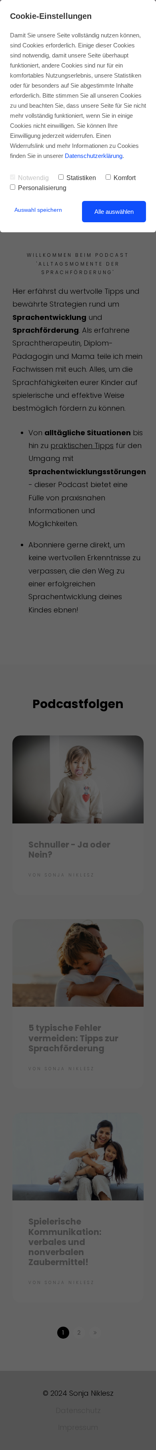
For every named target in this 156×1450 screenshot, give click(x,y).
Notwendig (33, 177)
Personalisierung (42, 187)
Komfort (125, 177)
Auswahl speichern (38, 210)
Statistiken (81, 177)
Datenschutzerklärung (93, 155)
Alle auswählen (114, 211)
